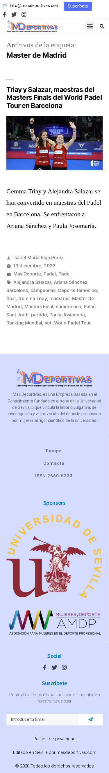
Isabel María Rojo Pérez (38, 257)
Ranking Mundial (24, 323)
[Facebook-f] (4, 14)
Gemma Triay (32, 298)
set (48, 323)
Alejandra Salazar (32, 282)
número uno (68, 306)
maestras (59, 298)
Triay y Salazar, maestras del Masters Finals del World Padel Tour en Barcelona (54, 98)
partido (39, 314)
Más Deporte (27, 274)
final (11, 298)
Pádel (64, 274)
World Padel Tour (72, 323)
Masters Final (38, 306)
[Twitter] (14, 14)
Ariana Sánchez (70, 282)
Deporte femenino (77, 290)
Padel (50, 274)
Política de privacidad (54, 738)
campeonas (43, 290)
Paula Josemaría (67, 314)
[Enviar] (90, 719)
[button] (78, 6)
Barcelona (17, 290)
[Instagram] (24, 14)
